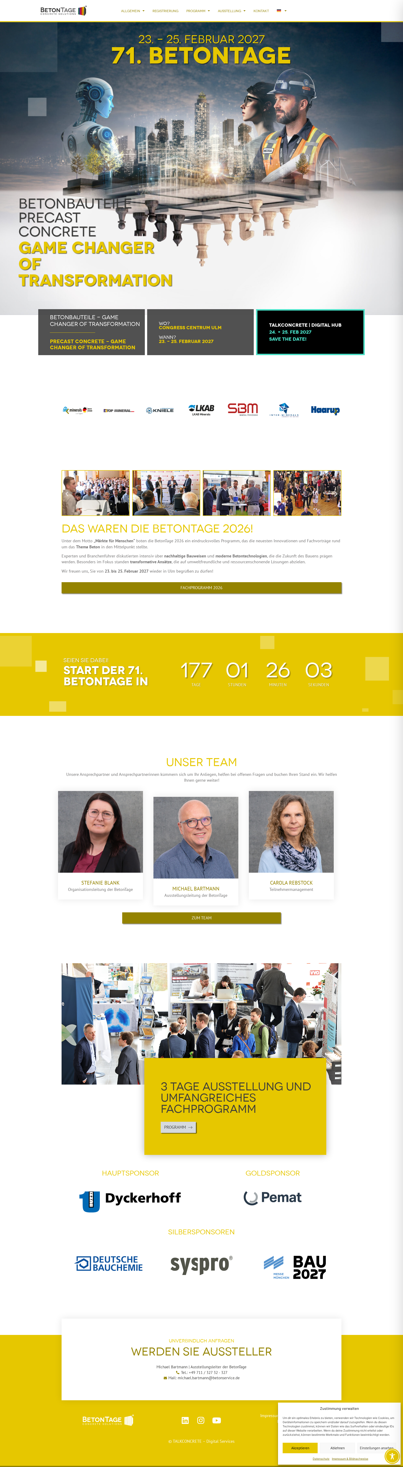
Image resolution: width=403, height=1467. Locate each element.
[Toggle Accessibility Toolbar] (392, 1456)
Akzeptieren (300, 1448)
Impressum (270, 1415)
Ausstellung (229, 11)
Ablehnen (337, 1448)
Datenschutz (321, 1458)
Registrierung (165, 11)
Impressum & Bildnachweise (350, 1458)
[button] (67, 411)
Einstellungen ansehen (376, 1448)
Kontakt (261, 11)
